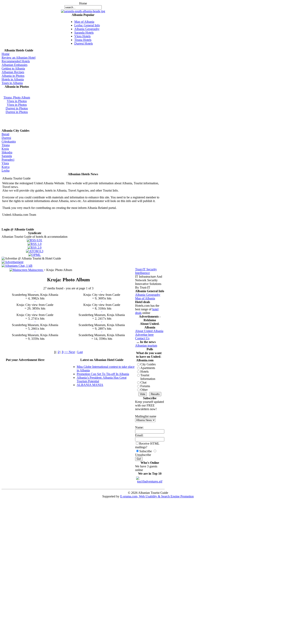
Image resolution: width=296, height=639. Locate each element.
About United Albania (149, 331)
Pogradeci (8, 159)
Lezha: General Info (87, 25)
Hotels (144, 371)
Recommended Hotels (16, 61)
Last (80, 352)
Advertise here (144, 334)
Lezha (5, 170)
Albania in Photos (13, 75)
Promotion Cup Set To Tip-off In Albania (103, 374)
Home (5, 54)
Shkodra (7, 152)
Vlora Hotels (82, 36)
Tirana (6, 145)
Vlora (5, 163)
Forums (145, 386)
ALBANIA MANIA (90, 385)
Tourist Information (147, 376)
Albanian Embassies (14, 65)
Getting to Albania (13, 68)
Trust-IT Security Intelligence (146, 271)
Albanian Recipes (13, 72)
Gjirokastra (9, 141)
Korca (5, 167)
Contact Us (142, 338)
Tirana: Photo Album (16, 96)
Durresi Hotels (83, 43)
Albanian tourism (146, 345)
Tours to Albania (12, 83)
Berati (5, 134)
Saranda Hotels (84, 32)
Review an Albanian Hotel (18, 57)
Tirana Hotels (82, 40)
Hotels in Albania (13, 79)
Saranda (7, 156)
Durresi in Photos (17, 107)
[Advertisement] (25, 368)
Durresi (6, 138)
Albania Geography (86, 29)
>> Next (69, 352)
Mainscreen (35, 270)
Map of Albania (84, 21)
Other (144, 389)
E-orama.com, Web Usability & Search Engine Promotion (157, 496)
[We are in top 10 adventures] (149, 479)
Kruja (5, 148)
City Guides (148, 364)
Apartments (147, 368)
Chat (143, 382)
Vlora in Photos (17, 99)
